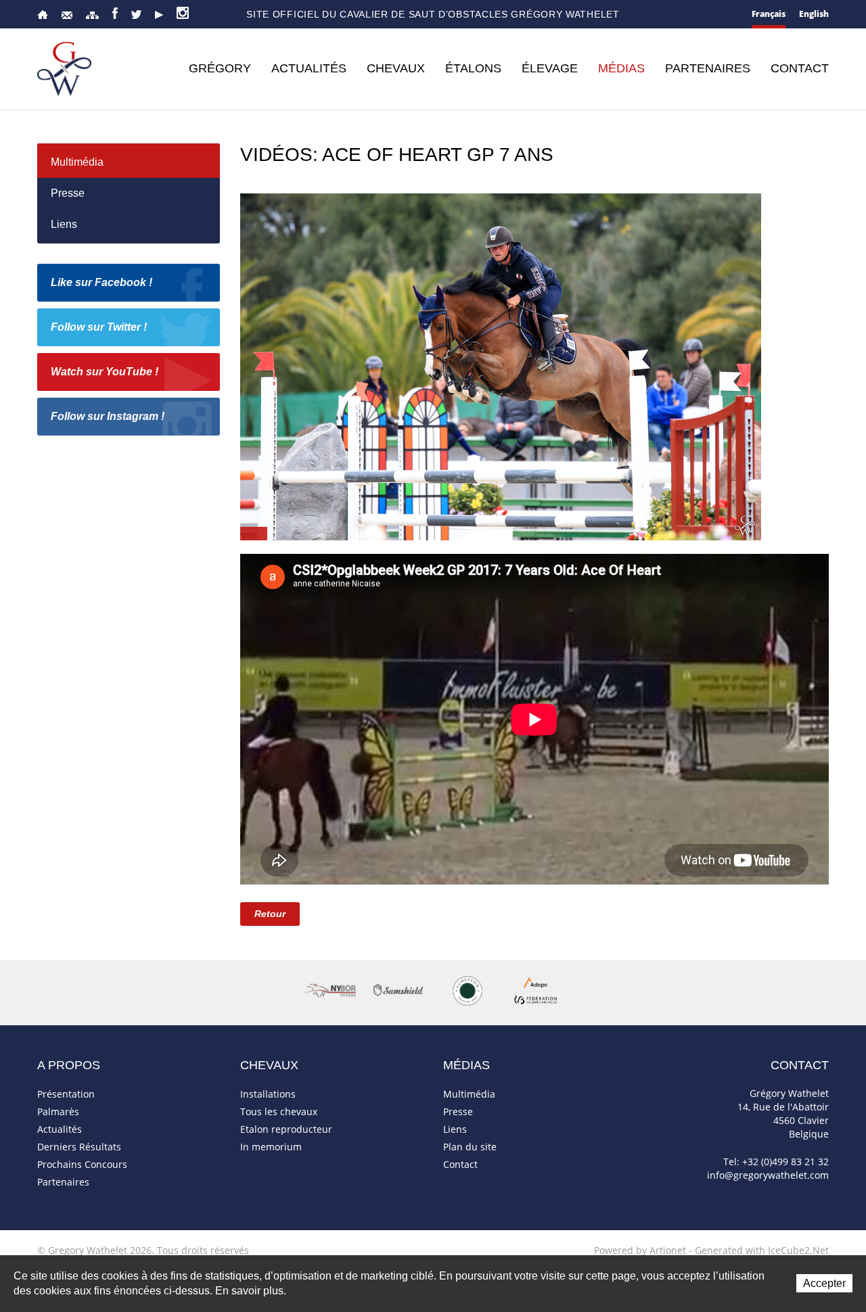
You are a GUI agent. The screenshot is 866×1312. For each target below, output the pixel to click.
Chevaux (396, 68)
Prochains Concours (82, 1164)
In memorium (271, 1146)
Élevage (550, 68)
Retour (270, 913)
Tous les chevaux (278, 1111)
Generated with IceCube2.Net (762, 1250)
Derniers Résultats (79, 1146)
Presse (68, 193)
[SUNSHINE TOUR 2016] (500, 365)
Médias (621, 68)
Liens (64, 224)
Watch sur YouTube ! (104, 371)
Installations (268, 1093)
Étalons (473, 68)
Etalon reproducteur (286, 1129)
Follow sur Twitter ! (99, 327)
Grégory (220, 68)
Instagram (183, 13)
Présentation (66, 1093)
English (814, 14)
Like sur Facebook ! (101, 282)
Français (768, 14)
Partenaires (707, 68)
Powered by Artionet (640, 1250)
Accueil (42, 14)
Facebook (115, 13)
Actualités (308, 68)
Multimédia (77, 162)
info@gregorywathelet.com (768, 1175)
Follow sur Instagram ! (107, 416)
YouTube (159, 15)
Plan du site (92, 15)
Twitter (136, 14)
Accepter (824, 1283)
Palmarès (58, 1111)
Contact (67, 15)
